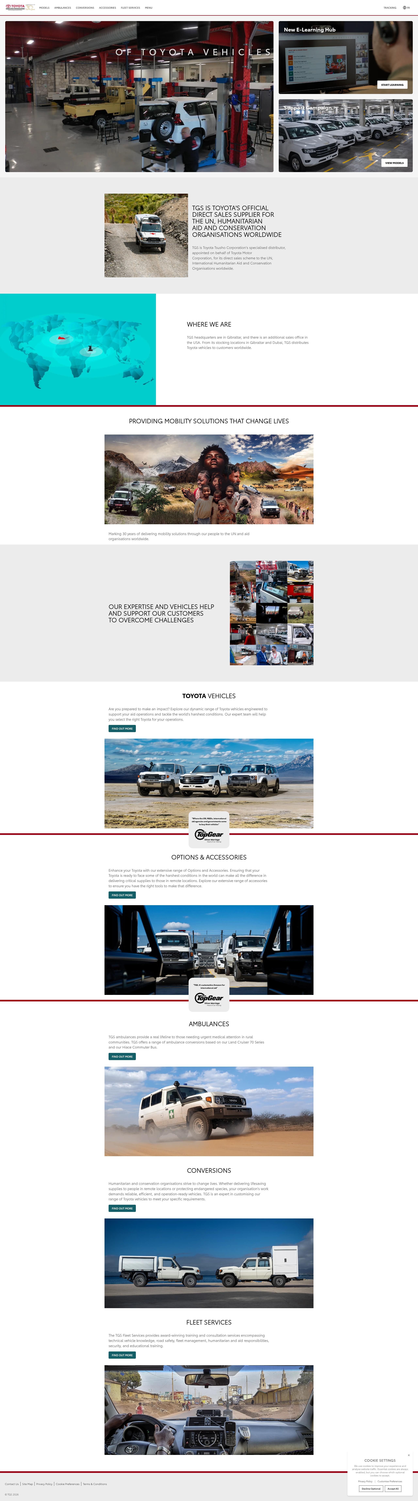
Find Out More (122, 728)
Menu (148, 7)
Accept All (393, 1488)
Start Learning (392, 84)
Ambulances (62, 7)
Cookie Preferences (68, 1484)
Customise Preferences (390, 1481)
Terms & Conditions (95, 1484)
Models (44, 7)
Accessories (107, 7)
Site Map (27, 1484)
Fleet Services (130, 7)
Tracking (390, 7)
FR (408, 7)
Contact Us (12, 1484)
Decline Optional (371, 1488)
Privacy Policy (44, 1484)
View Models (394, 163)
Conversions (85, 7)
